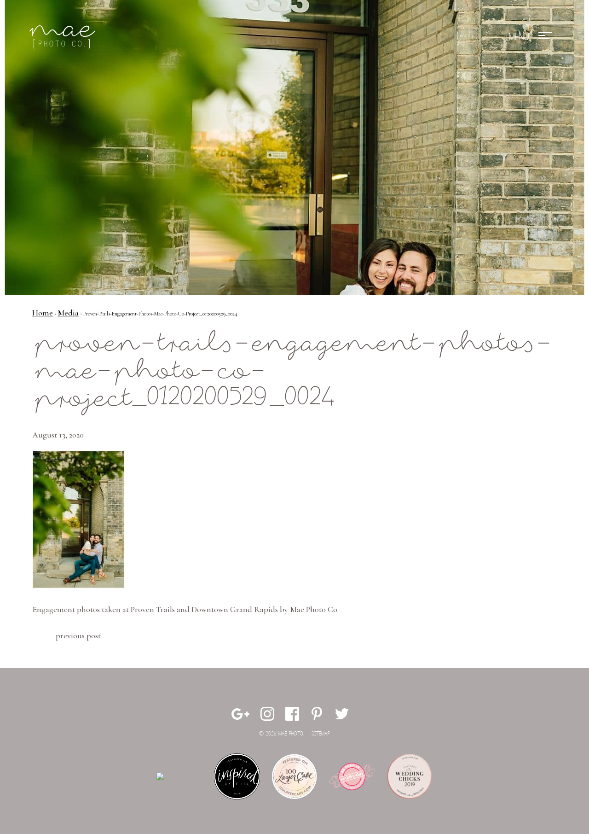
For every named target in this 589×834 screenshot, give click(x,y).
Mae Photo (63, 36)
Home (42, 313)
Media (68, 313)
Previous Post (78, 635)
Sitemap (321, 733)
